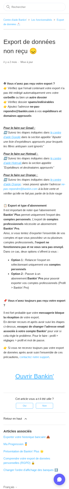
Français (9, 487)
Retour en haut (12, 418)
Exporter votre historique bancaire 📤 (26, 437)
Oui (24, 405)
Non (44, 405)
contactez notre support (34, 357)
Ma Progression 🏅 (15, 444)
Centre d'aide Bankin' (15, 19)
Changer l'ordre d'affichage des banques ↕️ (30, 470)
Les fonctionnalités (41, 19)
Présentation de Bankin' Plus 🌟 (23, 451)
